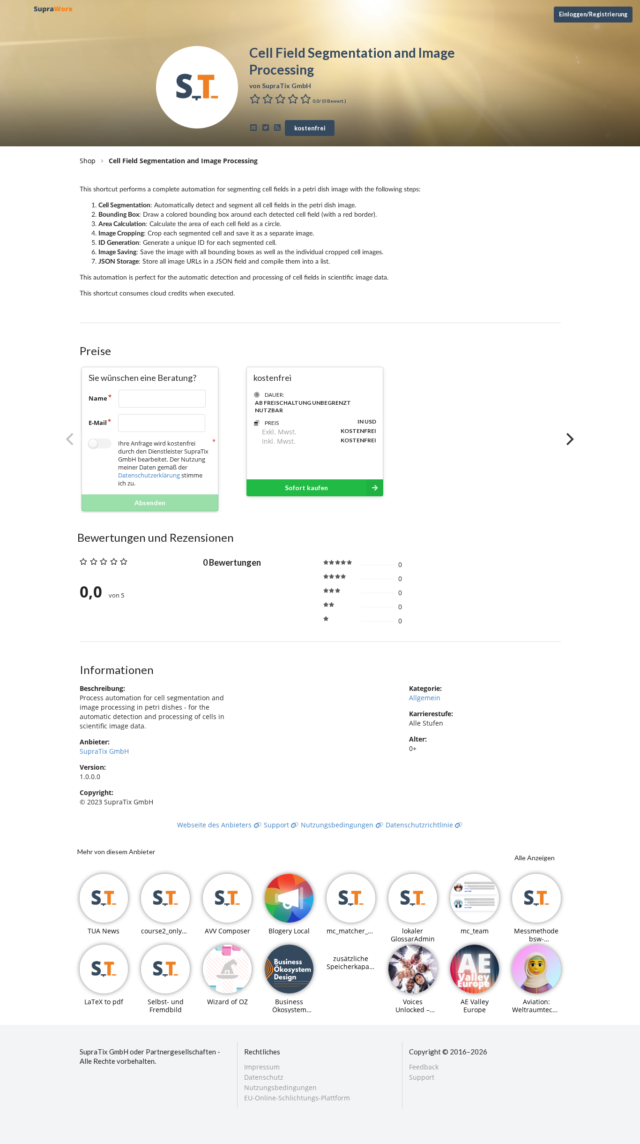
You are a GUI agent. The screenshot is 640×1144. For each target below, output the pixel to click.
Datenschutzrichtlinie (420, 824)
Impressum (262, 1067)
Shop (88, 160)
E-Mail (98, 422)
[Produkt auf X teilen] (267, 127)
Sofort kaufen (306, 488)
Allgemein (424, 697)
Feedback (424, 1067)
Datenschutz (263, 1077)
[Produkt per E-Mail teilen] (255, 127)
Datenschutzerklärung (149, 475)
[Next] (569, 439)
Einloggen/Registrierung (593, 14)
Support (277, 824)
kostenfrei (310, 128)
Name (98, 398)
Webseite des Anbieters (215, 824)
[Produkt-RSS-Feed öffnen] (279, 127)
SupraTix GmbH (104, 751)
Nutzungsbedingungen (338, 824)
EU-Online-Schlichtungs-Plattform (297, 1097)
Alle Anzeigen (534, 858)
